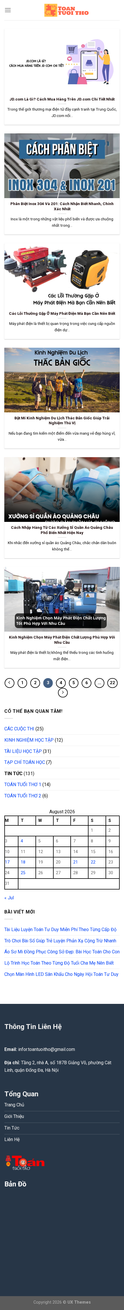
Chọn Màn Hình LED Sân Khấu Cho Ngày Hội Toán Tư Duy (61, 974)
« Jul (9, 897)
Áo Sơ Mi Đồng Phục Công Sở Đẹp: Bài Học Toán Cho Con (62, 951)
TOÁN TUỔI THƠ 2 (22, 796)
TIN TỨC (13, 773)
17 (7, 862)
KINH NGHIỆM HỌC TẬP (29, 740)
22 (112, 682)
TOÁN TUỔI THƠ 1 (22, 784)
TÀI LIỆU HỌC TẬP (23, 751)
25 (23, 872)
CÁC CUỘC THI (19, 729)
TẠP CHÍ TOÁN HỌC (24, 762)
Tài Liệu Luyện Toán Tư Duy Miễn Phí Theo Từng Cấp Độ (60, 929)
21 (75, 862)
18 (23, 862)
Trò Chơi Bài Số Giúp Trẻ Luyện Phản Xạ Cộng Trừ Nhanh (60, 941)
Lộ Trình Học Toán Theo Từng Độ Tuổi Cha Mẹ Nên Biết (59, 963)
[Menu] (7, 10)
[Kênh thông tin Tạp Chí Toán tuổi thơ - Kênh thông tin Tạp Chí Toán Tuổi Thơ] (65, 10)
